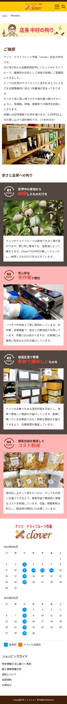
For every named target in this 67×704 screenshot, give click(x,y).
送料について (9, 674)
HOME (4, 15)
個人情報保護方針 (11, 669)
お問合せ (7, 685)
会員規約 (7, 679)
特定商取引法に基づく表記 (16, 663)
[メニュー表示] (57, 6)
